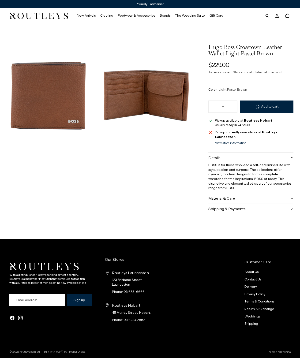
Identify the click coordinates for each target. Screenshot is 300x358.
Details (214, 157)
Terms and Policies (279, 352)
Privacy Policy (254, 294)
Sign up (79, 300)
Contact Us (252, 279)
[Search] (267, 16)
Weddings (252, 316)
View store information (230, 143)
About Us (251, 272)
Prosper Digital (77, 351)
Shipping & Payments (227, 208)
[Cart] (287, 16)
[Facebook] (12, 318)
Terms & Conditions (259, 301)
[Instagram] (20, 318)
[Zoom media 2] (146, 95)
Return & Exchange (259, 309)
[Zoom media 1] (48, 95)
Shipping (251, 324)
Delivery (250, 287)
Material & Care (221, 198)
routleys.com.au (30, 351)
